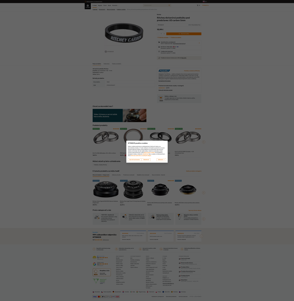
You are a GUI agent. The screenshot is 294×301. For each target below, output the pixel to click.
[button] (145, 154)
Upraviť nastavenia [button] (134, 159)
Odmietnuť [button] (146, 159)
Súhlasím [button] (161, 160)
